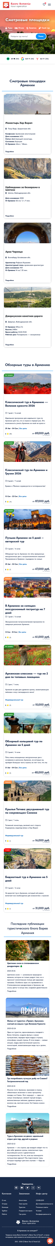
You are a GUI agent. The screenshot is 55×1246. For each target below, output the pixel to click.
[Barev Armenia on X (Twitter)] (27, 1187)
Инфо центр (41, 1194)
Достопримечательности (44, 1204)
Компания (6, 1194)
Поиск (40, 36)
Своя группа (23, 1204)
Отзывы (4, 1204)
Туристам (22, 1207)
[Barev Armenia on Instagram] (33, 1187)
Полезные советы (42, 1207)
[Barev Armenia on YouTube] (22, 1187)
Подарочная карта (25, 1211)
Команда (5, 1207)
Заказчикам (24, 1194)
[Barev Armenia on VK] (39, 1187)
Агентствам (23, 1200)
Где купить (22, 1214)
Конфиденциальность (43, 1214)
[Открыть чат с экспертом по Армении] (50, 1241)
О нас (4, 1200)
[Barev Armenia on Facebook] (16, 1187)
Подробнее (11, 991)
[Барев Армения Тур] (16, 5)
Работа (4, 1214)
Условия (38, 1211)
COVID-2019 (40, 1200)
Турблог (4, 1211)
